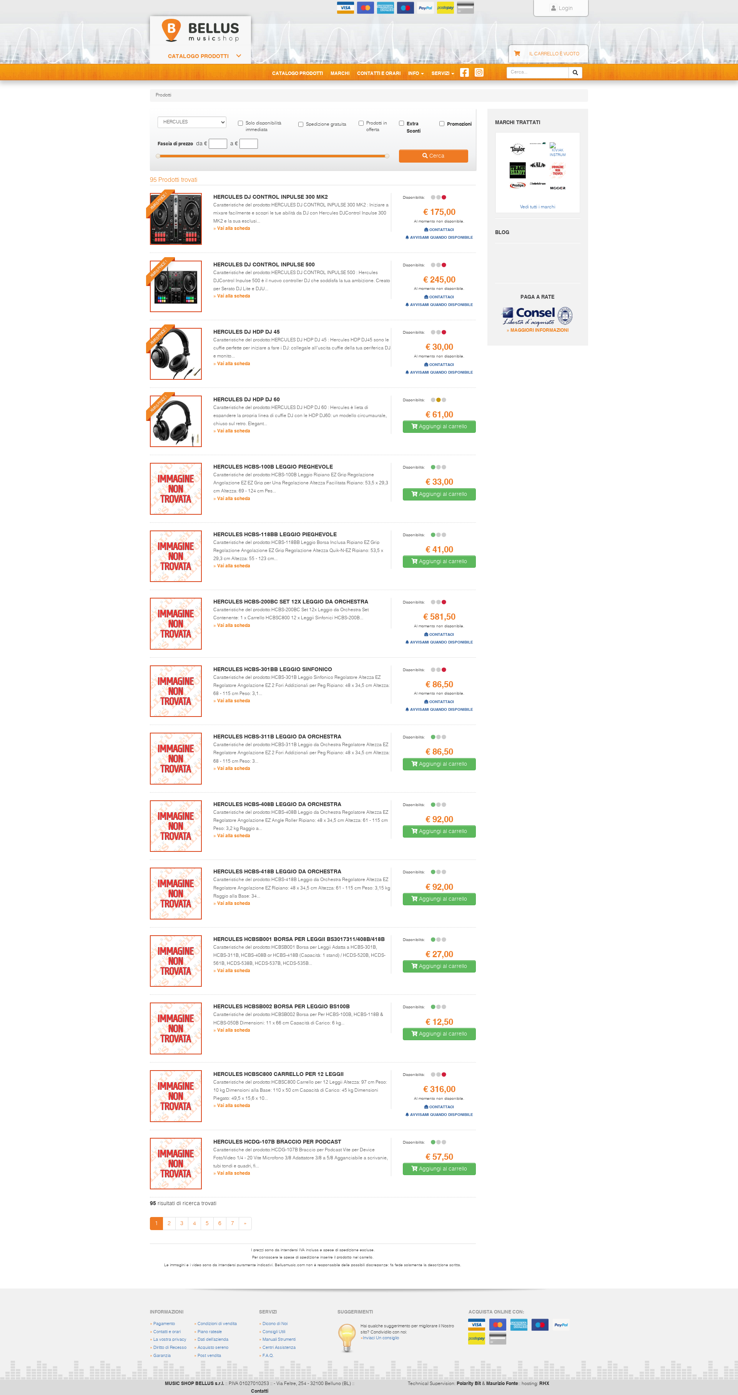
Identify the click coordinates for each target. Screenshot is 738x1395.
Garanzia (162, 1355)
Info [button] (414, 73)
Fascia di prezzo (175, 143)
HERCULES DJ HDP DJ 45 (246, 331)
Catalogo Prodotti (198, 56)
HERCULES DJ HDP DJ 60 (246, 399)
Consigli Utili (274, 1332)
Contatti (259, 1391)
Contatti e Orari (379, 73)
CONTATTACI (441, 229)
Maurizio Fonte (502, 1383)
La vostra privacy (169, 1339)
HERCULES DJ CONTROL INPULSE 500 (264, 264)
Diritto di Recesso (169, 1347)
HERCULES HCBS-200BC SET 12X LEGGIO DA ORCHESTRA (290, 601)
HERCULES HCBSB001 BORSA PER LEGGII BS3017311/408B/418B (299, 939)
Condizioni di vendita (217, 1324)
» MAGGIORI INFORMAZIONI (537, 330)
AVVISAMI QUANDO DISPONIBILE (441, 237)
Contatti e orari (167, 1332)
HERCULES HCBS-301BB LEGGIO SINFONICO (272, 669)
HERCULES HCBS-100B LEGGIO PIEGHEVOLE (273, 466)
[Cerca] (575, 72)
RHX (544, 1383)
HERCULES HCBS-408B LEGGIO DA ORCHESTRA (277, 804)
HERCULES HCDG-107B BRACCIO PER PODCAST (277, 1141)
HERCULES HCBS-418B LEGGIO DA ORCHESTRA (277, 871)
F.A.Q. (268, 1355)
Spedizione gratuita (326, 124)
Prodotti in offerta (376, 126)
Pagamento (164, 1324)
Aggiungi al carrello (442, 426)
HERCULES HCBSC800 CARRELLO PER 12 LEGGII (278, 1074)
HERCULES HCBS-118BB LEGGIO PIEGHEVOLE (275, 534)
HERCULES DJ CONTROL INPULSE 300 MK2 (270, 196)
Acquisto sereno (213, 1347)
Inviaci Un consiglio (381, 1338)
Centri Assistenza (279, 1347)
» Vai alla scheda (231, 228)
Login (565, 8)
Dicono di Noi (275, 1324)
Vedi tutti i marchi (537, 207)
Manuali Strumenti (279, 1339)
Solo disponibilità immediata (263, 126)
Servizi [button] (441, 73)
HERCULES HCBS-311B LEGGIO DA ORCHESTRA (277, 736)
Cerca (436, 156)
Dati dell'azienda (213, 1339)
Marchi (340, 73)
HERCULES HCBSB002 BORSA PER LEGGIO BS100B (281, 1006)
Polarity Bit (469, 1383)
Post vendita (209, 1355)
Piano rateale (210, 1332)
